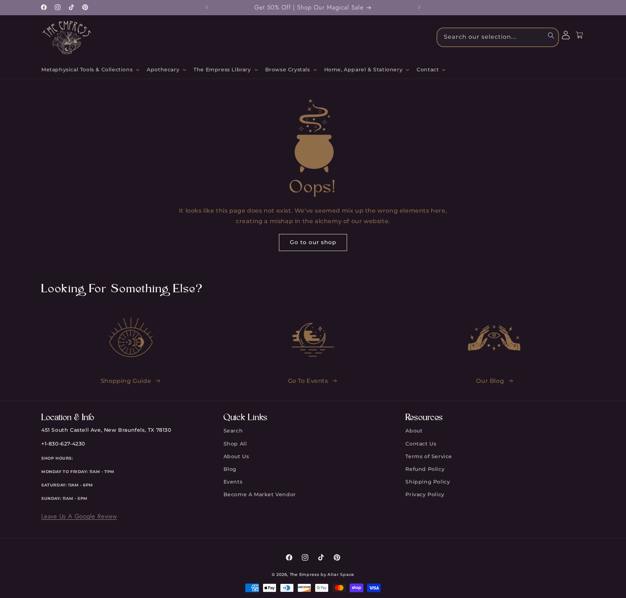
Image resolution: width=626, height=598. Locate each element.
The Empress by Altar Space (322, 574)
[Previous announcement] (207, 7)
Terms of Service (428, 456)
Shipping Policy (427, 481)
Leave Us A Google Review (79, 516)
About (413, 430)
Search (233, 430)
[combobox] (498, 37)
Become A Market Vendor (260, 494)
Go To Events (308, 380)
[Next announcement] (419, 7)
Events (233, 481)
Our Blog (490, 380)
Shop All (235, 443)
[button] (89, 69)
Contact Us (420, 443)
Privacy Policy (424, 494)
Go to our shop (313, 242)
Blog (230, 469)
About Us (236, 456)
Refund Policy (425, 469)
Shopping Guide (126, 380)
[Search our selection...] (551, 35)
